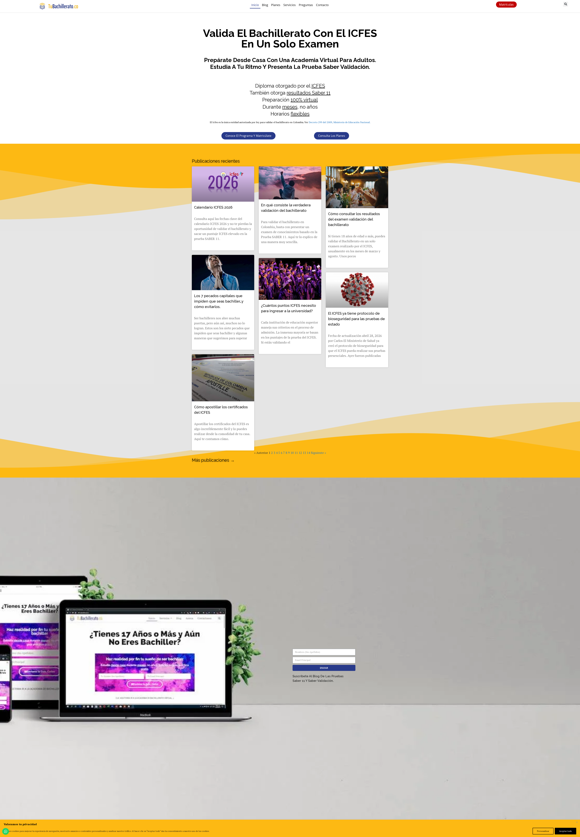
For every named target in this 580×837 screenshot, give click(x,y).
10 (292, 453)
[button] (565, 4)
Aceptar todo (565, 831)
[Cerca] (577, 822)
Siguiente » (318, 453)
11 (296, 453)
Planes (275, 5)
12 (300, 453)
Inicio (255, 5)
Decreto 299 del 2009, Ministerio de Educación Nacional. (339, 122)
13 (304, 453)
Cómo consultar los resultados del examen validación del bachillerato (354, 219)
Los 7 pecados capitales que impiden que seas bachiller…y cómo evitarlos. (218, 301)
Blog (265, 5)
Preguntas (306, 5)
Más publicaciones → (213, 460)
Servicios (289, 5)
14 (308, 453)
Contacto (322, 5)
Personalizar (543, 831)
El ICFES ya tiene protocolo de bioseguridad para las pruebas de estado (356, 318)
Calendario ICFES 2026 (213, 207)
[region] (290, 828)
